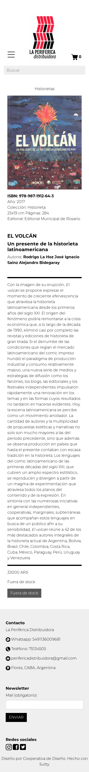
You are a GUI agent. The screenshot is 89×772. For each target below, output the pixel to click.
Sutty (44, 764)
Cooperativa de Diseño (44, 758)
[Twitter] (23, 746)
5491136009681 (47, 639)
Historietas (45, 89)
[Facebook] (16, 746)
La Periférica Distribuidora (30, 630)
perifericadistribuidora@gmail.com (44, 658)
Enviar (16, 717)
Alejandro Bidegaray (39, 262)
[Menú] (11, 54)
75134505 (37, 649)
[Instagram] (9, 746)
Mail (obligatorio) (21, 695)
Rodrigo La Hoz (38, 257)
